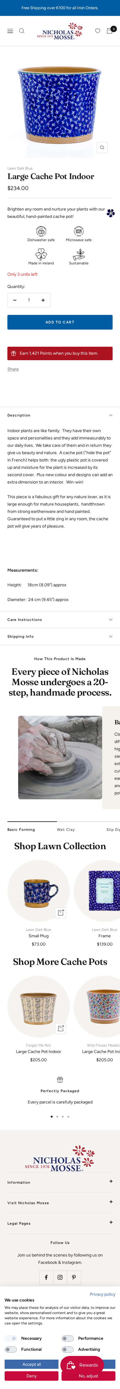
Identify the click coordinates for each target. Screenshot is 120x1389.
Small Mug (38, 933)
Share (13, 369)
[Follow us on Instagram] (60, 1277)
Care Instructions (24, 620)
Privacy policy (102, 1294)
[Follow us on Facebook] (46, 1277)
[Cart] (109, 31)
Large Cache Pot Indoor (38, 1048)
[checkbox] (11, 1338)
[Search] (22, 31)
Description (18, 415)
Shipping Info (20, 636)
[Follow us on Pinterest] (74, 1277)
